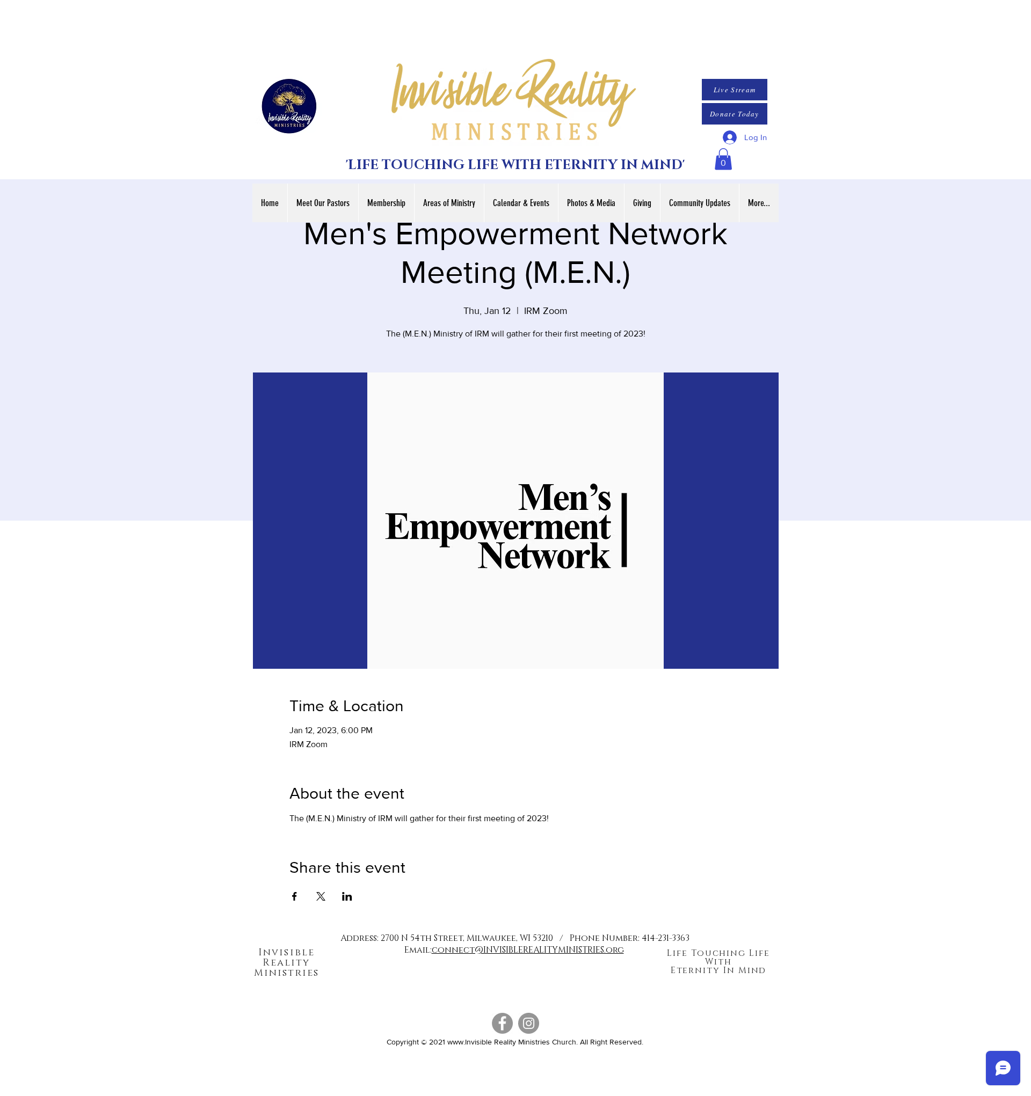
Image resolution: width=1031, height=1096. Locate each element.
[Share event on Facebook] (294, 896)
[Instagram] (528, 1023)
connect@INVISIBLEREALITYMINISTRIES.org (528, 950)
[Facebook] (502, 1023)
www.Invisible (469, 1041)
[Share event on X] (321, 896)
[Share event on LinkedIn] (347, 896)
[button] (723, 159)
